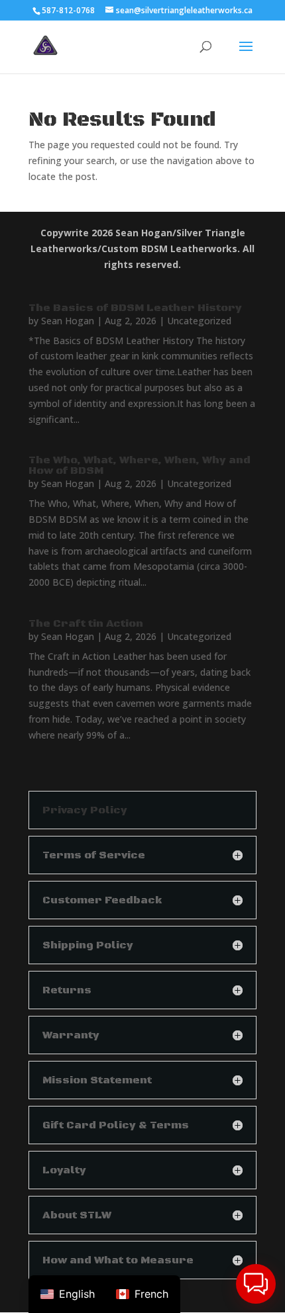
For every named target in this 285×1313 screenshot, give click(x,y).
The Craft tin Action (85, 623)
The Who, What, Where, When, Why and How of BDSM (139, 465)
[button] (256, 1284)
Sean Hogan (67, 320)
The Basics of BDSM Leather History (135, 307)
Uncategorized (199, 320)
